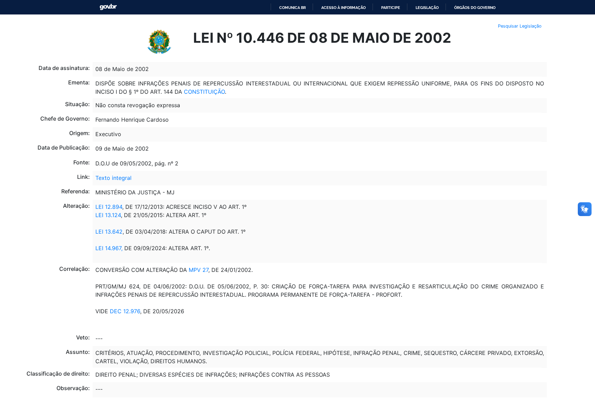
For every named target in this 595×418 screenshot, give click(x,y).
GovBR (108, 7)
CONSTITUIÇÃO (203, 91)
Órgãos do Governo (474, 7)
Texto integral (113, 177)
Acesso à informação (343, 7)
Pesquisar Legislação (520, 26)
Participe (390, 7)
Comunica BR (292, 7)
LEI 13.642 (109, 231)
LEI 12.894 (108, 206)
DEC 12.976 (125, 311)
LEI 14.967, (109, 248)
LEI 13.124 (108, 215)
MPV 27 (197, 269)
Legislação (427, 7)
